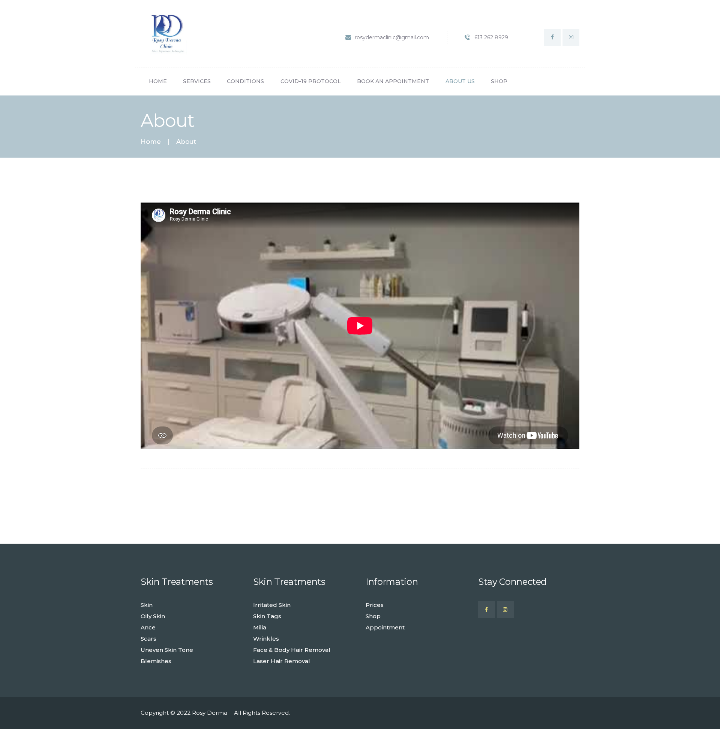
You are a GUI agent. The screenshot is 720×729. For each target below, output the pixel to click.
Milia (259, 627)
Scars (148, 638)
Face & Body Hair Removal (291, 649)
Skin (147, 604)
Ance (148, 627)
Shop (373, 616)
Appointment (385, 627)
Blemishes (156, 661)
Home (151, 141)
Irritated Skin (272, 604)
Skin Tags (267, 616)
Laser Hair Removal (281, 661)
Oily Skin (153, 616)
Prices (375, 604)
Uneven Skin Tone (167, 649)
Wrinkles (266, 638)
